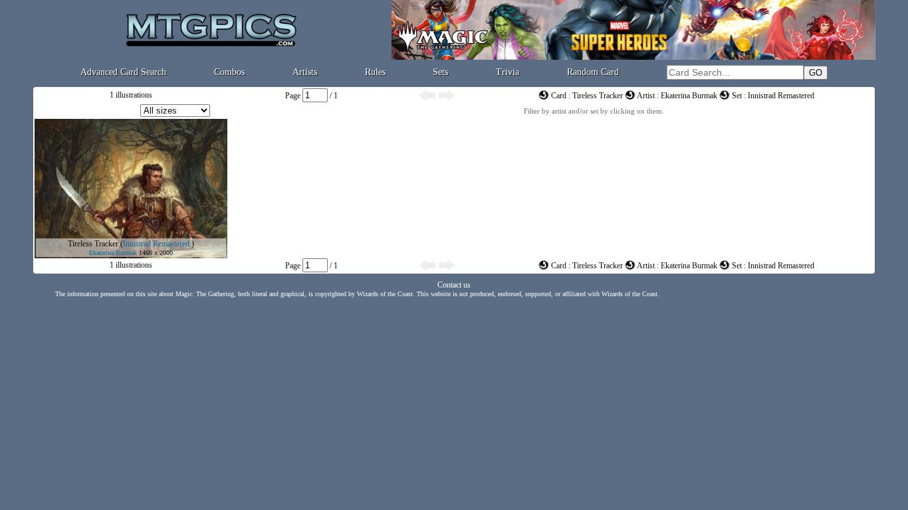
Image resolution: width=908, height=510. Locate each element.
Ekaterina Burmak (113, 252)
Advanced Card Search (123, 72)
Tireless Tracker (93, 243)
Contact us (454, 285)
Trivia (507, 72)
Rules (375, 72)
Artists (304, 72)
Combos (229, 72)
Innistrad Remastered (156, 243)
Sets (440, 72)
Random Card (593, 72)
